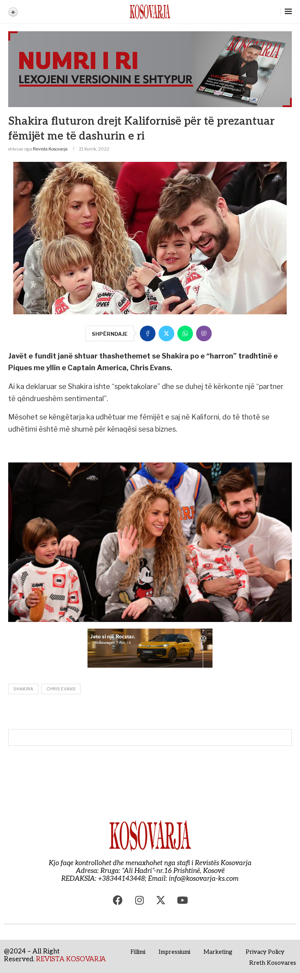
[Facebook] (118, 900)
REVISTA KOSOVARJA (71, 959)
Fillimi (137, 951)
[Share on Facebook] (147, 333)
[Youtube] (182, 900)
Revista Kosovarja (50, 149)
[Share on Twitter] (166, 333)
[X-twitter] (161, 900)
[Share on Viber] (204, 333)
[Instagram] (139, 900)
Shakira (23, 689)
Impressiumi (174, 951)
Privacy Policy (265, 951)
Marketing (218, 951)
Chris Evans (61, 689)
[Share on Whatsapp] (185, 333)
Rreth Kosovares (272, 962)
